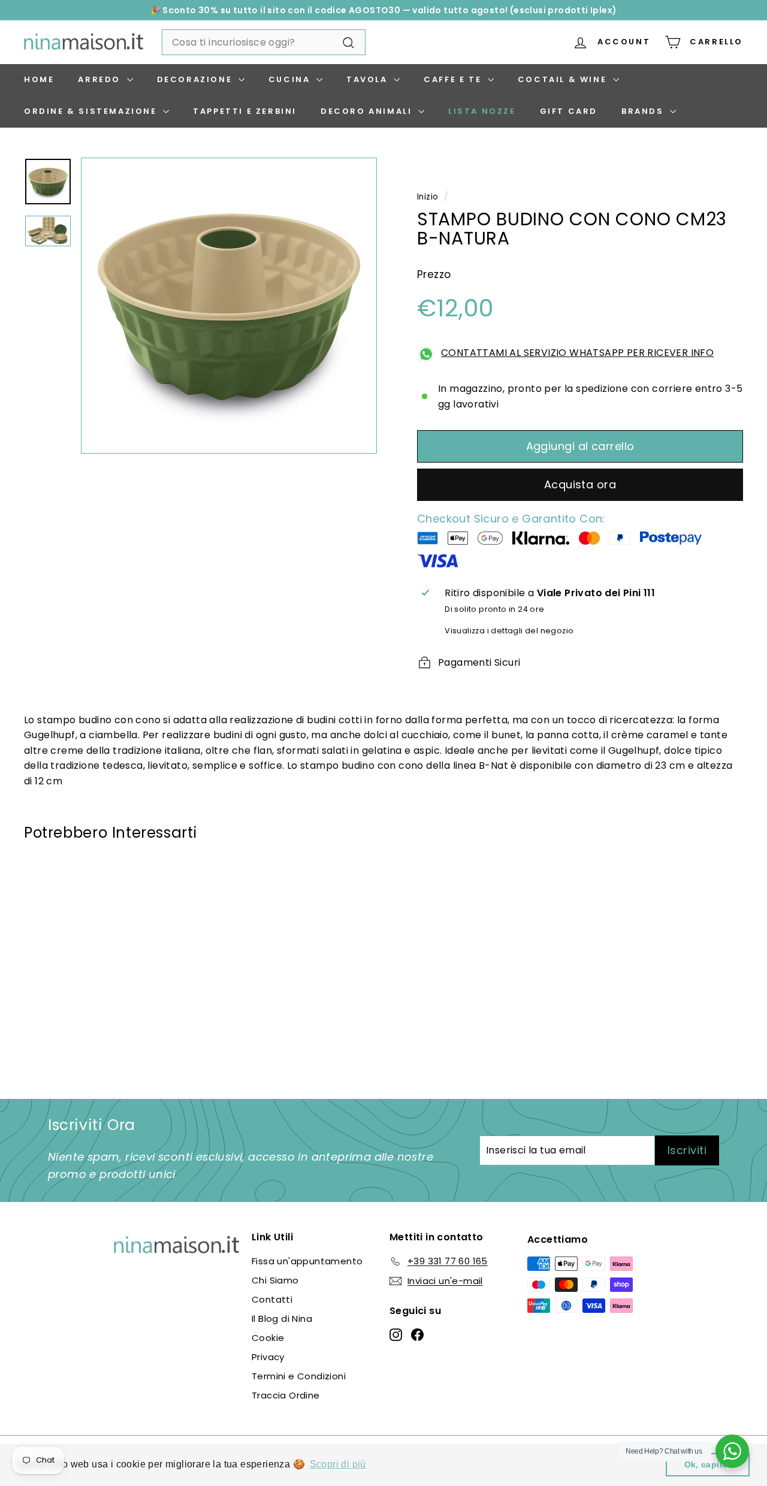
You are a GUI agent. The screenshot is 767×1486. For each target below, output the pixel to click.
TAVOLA (368, 79)
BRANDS (644, 111)
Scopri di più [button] (338, 1464)
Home (39, 79)
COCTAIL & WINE (564, 79)
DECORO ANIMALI (368, 111)
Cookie (268, 1337)
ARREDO (100, 79)
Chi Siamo (275, 1280)
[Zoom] (228, 305)
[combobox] (264, 42)
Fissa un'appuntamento (307, 1261)
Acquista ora (580, 484)
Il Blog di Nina (282, 1318)
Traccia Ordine (286, 1395)
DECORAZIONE (196, 79)
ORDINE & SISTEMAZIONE (92, 111)
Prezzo (434, 274)
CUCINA (290, 79)
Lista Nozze (482, 111)
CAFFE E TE (454, 79)
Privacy (268, 1357)
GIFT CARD (568, 111)
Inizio (427, 197)
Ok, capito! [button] (708, 1464)
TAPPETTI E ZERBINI (245, 111)
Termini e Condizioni (299, 1376)
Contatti (272, 1299)
